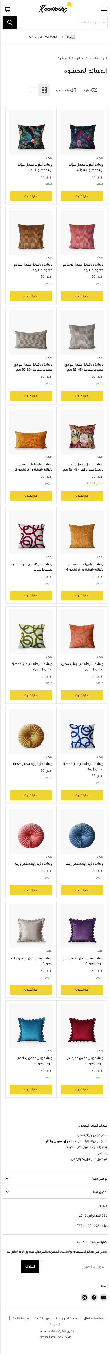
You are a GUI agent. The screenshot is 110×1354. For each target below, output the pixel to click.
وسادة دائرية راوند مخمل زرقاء (84, 863)
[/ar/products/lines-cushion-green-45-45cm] (31, 631)
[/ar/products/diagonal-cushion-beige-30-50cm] (31, 332)
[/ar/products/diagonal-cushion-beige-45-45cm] (82, 332)
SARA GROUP (62, 1337)
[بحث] (10, 22)
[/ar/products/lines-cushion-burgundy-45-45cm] (31, 532)
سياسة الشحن (21, 1318)
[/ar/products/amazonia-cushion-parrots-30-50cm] (31, 132)
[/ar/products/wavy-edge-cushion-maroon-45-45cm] (82, 1026)
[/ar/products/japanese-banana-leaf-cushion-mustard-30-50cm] (31, 432)
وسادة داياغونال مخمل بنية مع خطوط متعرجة (32, 267)
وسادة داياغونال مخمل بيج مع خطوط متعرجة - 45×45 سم (84, 367)
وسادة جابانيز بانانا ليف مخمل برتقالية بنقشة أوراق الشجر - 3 (33, 467)
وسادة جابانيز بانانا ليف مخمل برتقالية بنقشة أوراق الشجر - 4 (84, 566)
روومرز (100, 157)
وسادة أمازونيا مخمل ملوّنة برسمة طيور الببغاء (35, 167)
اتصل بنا (55, 1324)
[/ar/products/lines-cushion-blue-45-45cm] (82, 731)
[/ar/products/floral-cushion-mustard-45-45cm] (82, 432)
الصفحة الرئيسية (96, 58)
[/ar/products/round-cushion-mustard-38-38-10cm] (31, 731)
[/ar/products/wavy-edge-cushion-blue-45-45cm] (31, 1026)
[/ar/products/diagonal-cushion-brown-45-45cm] (31, 232)
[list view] (32, 90)
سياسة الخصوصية (67, 1318)
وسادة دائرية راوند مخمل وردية (33, 863)
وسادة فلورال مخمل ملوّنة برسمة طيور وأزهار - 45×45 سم (83, 467)
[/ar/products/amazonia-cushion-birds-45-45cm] (82, 132)
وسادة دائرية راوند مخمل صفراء (32, 763)
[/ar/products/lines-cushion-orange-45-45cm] (82, 631)
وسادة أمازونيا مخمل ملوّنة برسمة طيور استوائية (86, 167)
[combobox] (62, 22)
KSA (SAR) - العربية (46, 37)
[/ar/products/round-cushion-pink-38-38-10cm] (31, 831)
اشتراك (30, 1266)
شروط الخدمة (42, 1318)
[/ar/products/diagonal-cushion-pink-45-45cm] (82, 232)
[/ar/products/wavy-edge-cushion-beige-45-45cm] (31, 926)
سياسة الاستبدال (94, 1318)
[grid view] (44, 90)
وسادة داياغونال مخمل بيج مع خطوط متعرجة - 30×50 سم (33, 367)
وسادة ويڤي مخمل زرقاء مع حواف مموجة (34, 1060)
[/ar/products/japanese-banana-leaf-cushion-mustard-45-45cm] (82, 532)
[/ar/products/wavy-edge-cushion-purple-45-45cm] (82, 926)
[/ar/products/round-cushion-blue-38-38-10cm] (82, 831)
